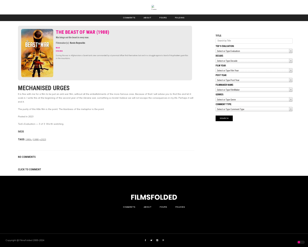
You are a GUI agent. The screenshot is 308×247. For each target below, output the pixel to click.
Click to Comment (29, 169)
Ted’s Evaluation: (225, 46)
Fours (163, 207)
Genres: (220, 94)
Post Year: (221, 75)
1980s (28, 139)
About (148, 207)
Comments (129, 207)
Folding (180, 207)
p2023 (42, 139)
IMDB (21, 131)
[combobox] (254, 51)
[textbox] (254, 51)
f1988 (35, 139)
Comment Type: (224, 104)
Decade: (220, 55)
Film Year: (221, 65)
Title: (219, 35)
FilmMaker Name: (225, 85)
